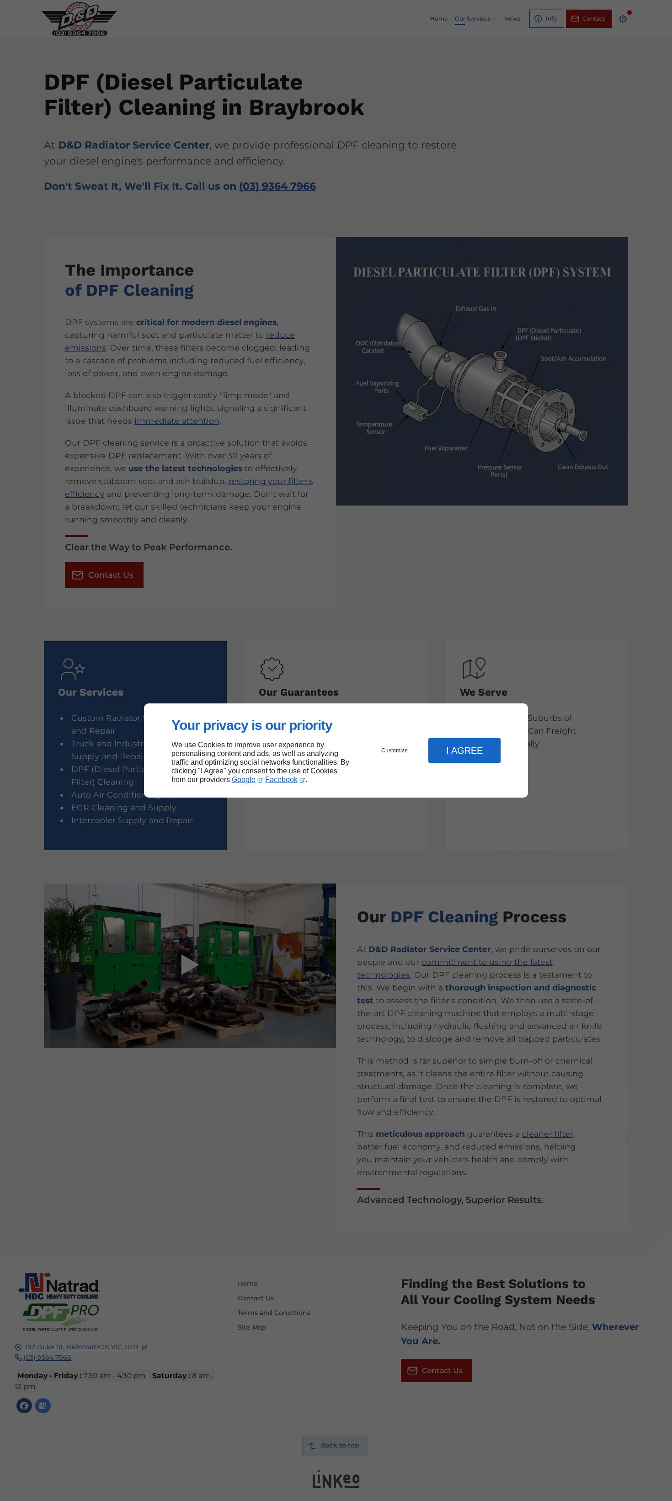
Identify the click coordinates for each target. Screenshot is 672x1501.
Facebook (281, 779)
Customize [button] (394, 750)
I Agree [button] (464, 750)
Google (244, 779)
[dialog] (336, 750)
